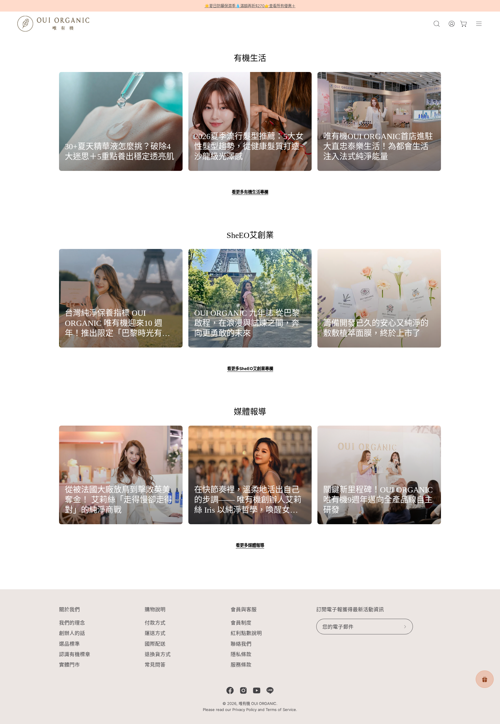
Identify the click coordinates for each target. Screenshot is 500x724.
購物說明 (155, 609)
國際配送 (155, 644)
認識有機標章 (74, 654)
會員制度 (241, 623)
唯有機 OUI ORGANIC (257, 703)
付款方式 (155, 623)
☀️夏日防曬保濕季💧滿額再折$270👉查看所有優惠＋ (250, 5)
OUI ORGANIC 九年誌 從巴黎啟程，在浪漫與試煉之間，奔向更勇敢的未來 (247, 323)
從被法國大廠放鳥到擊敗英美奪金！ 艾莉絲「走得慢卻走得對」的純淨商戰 (118, 499)
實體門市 (69, 665)
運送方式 (155, 633)
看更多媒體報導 (250, 545)
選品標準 (69, 644)
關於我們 (69, 609)
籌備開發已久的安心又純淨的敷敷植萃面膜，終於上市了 (376, 328)
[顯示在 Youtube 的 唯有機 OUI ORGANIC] (256, 690)
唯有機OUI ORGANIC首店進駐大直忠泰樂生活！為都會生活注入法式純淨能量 (378, 146)
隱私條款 (241, 654)
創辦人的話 (72, 633)
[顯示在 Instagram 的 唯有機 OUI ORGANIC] (243, 690)
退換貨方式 (158, 654)
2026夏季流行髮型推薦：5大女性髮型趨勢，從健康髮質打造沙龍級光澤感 (249, 146)
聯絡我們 (241, 644)
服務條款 (241, 665)
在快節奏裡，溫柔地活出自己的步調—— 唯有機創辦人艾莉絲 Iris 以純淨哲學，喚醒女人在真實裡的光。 (248, 500)
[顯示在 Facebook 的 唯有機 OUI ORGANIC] (230, 690)
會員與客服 (244, 609)
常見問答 (155, 665)
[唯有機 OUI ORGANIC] (53, 24)
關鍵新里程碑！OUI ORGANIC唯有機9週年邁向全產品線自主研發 (378, 499)
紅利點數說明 (246, 633)
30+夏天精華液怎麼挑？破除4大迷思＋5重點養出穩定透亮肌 (119, 151)
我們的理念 (72, 623)
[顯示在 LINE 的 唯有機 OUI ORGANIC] (270, 690)
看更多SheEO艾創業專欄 (250, 368)
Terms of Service (281, 709)
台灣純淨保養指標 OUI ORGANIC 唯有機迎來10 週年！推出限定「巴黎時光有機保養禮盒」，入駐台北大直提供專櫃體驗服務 (119, 323)
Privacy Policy (244, 709)
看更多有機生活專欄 (250, 191)
